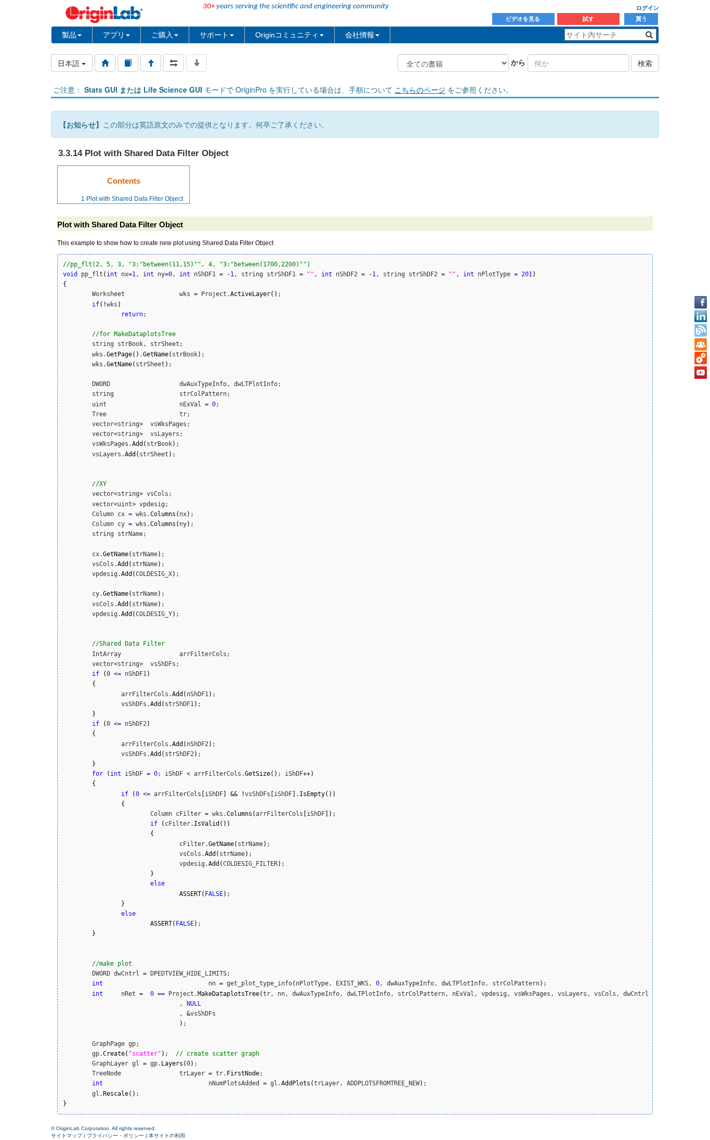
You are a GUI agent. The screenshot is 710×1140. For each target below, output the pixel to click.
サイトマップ (66, 1135)
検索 (645, 63)
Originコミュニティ (287, 35)
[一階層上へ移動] (150, 63)
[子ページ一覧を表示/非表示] (196, 63)
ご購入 (162, 35)
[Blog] (700, 330)
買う (641, 19)
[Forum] (700, 344)
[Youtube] (700, 372)
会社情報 (359, 35)
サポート (214, 35)
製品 (69, 35)
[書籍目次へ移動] (127, 63)
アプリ (114, 35)
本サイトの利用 (167, 1135)
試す (588, 19)
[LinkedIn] (700, 316)
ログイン (647, 8)
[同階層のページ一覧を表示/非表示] (173, 63)
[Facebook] (700, 302)
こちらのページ (420, 89)
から (518, 62)
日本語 (70, 63)
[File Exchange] (700, 358)
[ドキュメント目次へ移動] (105, 63)
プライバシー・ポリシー (115, 1135)
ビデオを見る (524, 19)
